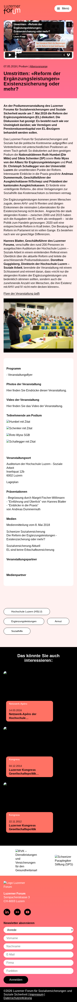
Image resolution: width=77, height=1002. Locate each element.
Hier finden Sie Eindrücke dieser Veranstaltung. (36, 390)
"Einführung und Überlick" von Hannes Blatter (37, 501)
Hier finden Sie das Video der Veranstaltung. (34, 406)
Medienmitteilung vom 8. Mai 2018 (28, 524)
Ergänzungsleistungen (24, 621)
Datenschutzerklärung (18, 998)
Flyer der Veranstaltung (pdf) (22, 293)
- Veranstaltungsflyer (19, 374)
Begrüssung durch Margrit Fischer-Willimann (36, 497)
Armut (58, 621)
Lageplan (12, 482)
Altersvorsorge (38, 66)
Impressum (36, 994)
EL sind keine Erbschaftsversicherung (30, 549)
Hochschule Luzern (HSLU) (26, 611)
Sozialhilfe (17, 631)
